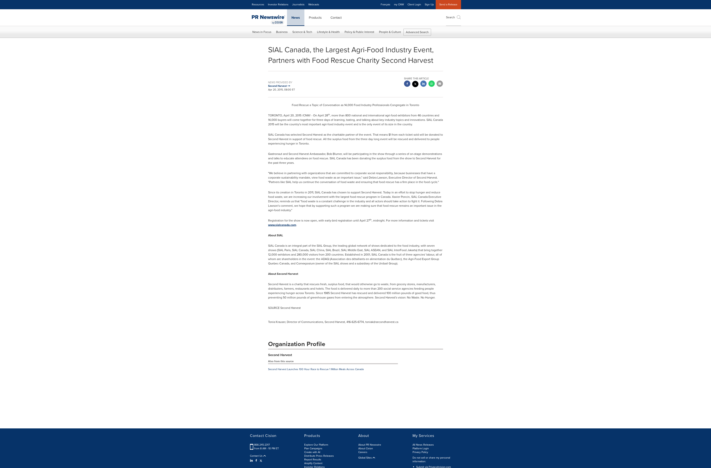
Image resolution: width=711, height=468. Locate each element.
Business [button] (282, 32)
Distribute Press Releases (319, 456)
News (295, 17)
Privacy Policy (420, 452)
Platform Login (421, 448)
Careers (362, 452)
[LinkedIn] (252, 460)
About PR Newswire (369, 445)
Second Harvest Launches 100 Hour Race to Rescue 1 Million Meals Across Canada (316, 369)
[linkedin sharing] (423, 84)
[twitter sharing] (415, 84)
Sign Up (429, 4)
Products (315, 17)
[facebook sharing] (407, 84)
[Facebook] (256, 460)
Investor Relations (278, 4)
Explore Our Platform (316, 445)
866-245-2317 (262, 445)
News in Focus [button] (261, 32)
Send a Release (448, 4)
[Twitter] (261, 460)
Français (385, 4)
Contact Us (256, 456)
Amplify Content (313, 463)
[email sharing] (440, 84)
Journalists (298, 4)
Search (450, 17)
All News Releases (423, 445)
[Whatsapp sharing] (431, 84)
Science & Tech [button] (302, 32)
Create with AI (312, 452)
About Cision (365, 448)
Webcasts (313, 4)
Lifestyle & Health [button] (328, 32)
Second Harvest (280, 355)
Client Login (414, 4)
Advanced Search (417, 32)
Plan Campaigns (313, 448)
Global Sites (365, 458)
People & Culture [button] (390, 32)
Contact (336, 17)
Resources (258, 4)
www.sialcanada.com (282, 225)
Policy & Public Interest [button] (359, 32)
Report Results (312, 460)
